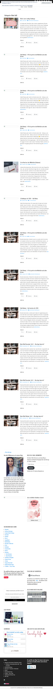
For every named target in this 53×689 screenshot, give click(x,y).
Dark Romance (9, 554)
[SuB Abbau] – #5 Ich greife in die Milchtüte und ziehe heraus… (33, 55)
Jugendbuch (7, 540)
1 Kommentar (32, 130)
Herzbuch (7, 535)
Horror (6, 538)
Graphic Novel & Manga (9, 533)
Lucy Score (9, 645)
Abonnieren (31, 468)
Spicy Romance (9, 556)
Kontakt (6, 670)
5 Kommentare (32, 236)
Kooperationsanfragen (9, 564)
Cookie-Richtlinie (30, 5)
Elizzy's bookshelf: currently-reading (15, 632)
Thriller (6, 561)
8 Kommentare (31, 58)
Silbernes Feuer (10, 639)
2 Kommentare (31, 94)
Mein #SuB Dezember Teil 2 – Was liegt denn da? (32, 344)
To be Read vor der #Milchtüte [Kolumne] (30, 162)
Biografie (6, 529)
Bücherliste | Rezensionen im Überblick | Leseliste (13, 662)
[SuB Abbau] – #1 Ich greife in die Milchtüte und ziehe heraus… (33, 271)
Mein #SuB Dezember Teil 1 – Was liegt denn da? (32, 380)
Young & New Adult (8, 563)
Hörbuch (6, 536)
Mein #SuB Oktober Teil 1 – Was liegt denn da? (31, 416)
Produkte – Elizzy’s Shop (10, 566)
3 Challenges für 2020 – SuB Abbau (29, 198)
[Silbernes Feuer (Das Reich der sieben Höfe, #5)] (5, 641)
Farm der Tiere (10, 634)
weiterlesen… (31, 37)
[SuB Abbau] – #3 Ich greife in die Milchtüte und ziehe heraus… (33, 127)
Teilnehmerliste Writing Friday (10, 674)
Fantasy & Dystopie (8, 531)
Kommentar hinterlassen (33, 20)
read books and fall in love (22, 687)
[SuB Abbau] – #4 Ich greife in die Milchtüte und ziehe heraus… (33, 91)
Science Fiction (8, 559)
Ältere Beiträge (7, 452)
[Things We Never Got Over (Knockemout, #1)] (5, 646)
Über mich (6, 676)
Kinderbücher (7, 542)
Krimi (6, 545)
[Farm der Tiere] (5, 637)
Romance (7, 552)
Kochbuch (7, 547)
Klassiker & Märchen (9, 543)
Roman (6, 550)
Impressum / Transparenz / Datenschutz (11, 668)
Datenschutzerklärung (8, 667)
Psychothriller (8, 549)
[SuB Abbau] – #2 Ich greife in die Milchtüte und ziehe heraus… (33, 233)
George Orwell (9, 635)
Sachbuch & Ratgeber (9, 557)
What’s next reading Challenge (27, 19)
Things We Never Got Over (12, 644)
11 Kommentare (32, 200)
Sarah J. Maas (9, 640)
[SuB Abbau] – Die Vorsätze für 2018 (29, 308)
